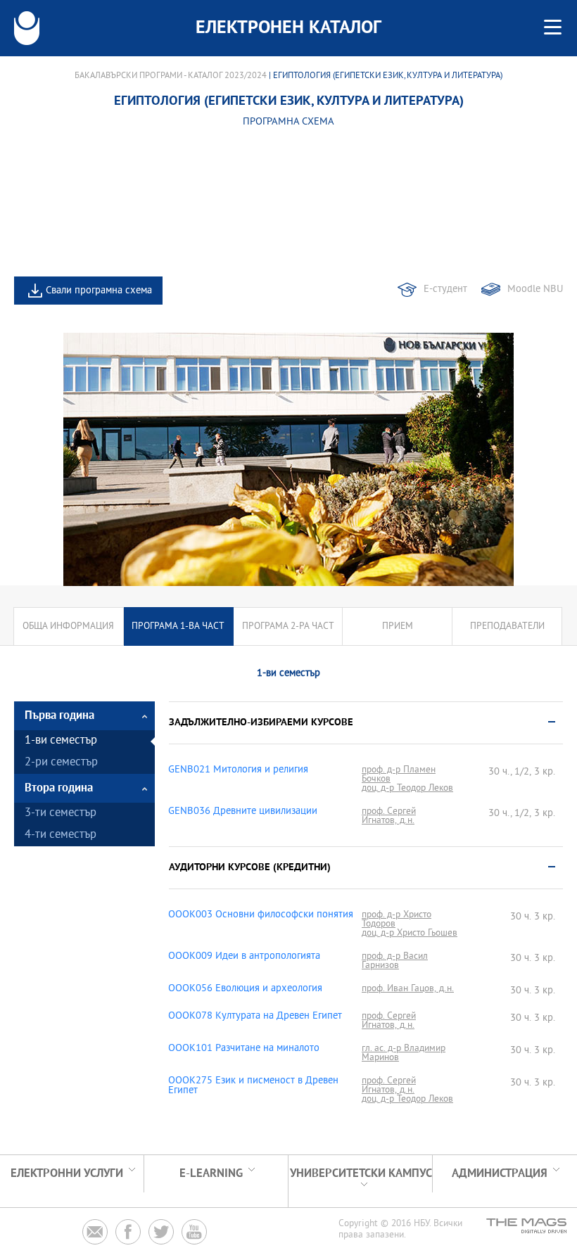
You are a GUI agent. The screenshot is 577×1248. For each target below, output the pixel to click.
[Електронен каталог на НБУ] (26, 28)
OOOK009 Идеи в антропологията (244, 957)
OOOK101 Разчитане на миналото (243, 1049)
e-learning (211, 1173)
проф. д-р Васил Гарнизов (395, 961)
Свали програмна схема (99, 291)
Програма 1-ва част (178, 626)
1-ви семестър (61, 741)
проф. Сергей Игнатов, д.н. (389, 816)
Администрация (499, 1173)
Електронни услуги (67, 1173)
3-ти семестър (60, 813)
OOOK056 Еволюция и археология (245, 989)
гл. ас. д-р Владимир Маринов (403, 1053)
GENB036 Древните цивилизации (242, 812)
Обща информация (68, 626)
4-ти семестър (60, 835)
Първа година (59, 715)
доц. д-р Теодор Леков (407, 788)
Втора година (59, 788)
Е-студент (445, 289)
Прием (397, 626)
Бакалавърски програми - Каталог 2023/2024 (171, 76)
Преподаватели (507, 626)
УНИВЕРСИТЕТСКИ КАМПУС (361, 1173)
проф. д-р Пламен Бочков (399, 774)
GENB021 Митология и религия (238, 770)
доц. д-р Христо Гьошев (409, 933)
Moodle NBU (535, 289)
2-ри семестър (61, 763)
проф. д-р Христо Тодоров (396, 919)
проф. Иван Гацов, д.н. (408, 988)
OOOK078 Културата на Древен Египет (255, 1016)
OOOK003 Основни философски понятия (260, 915)
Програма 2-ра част (288, 626)
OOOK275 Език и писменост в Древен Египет (253, 1086)
